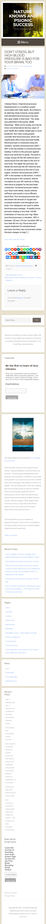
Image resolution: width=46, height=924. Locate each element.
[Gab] (27, 249)
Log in (7, 668)
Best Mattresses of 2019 (14, 275)
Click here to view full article (14, 239)
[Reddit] (12, 249)
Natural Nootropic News (24, 266)
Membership (10, 624)
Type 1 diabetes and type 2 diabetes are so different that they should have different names (10, 711)
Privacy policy (10, 641)
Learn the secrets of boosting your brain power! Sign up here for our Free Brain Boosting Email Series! (10, 859)
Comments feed (11, 677)
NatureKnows (28, 66)
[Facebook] (6, 249)
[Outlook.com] (16, 253)
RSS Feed (23, 917)
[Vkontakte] (30, 249)
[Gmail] (7, 253)
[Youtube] (10, 253)
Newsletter (9, 629)
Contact (8, 616)
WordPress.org (11, 681)
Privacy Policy (9, 896)
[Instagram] (36, 249)
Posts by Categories (12, 637)
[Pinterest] (15, 249)
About (7, 608)
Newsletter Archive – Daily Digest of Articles (21, 633)
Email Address (12, 384)
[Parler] (39, 249)
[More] (38, 253)
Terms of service (11, 645)
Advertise (8, 612)
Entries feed (9, 673)
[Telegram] (13, 253)
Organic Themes (31, 914)
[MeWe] (18, 249)
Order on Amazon (11, 535)
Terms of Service (10, 893)
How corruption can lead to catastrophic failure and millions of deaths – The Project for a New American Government (23, 589)
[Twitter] (9, 249)
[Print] (33, 249)
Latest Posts (9, 620)
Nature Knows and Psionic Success (23, 18)
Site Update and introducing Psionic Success (22, 561)
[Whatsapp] (24, 249)
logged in (20, 298)
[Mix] (21, 249)
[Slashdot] (34, 253)
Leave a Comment (12, 68)
